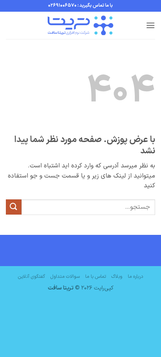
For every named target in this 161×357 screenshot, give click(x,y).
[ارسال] (13, 207)
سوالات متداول (65, 276)
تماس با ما (95, 276)
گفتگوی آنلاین (31, 276)
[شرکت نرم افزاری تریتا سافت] (81, 25)
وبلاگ (116, 276)
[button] (150, 25)
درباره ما (135, 276)
